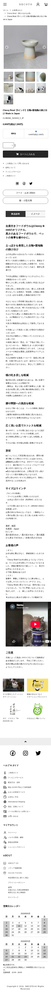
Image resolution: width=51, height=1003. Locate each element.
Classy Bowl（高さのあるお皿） (19, 13)
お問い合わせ (13, 816)
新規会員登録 (13, 842)
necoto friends (15, 873)
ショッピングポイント (16, 847)
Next (44, 47)
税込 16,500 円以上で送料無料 (19, 787)
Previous (6, 47)
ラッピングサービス (13, 172)
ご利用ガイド (10, 176)
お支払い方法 (13, 797)
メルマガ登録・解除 (15, 837)
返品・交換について (15, 807)
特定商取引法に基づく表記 (18, 878)
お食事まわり (17, 10)
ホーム (5, 10)
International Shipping (16, 802)
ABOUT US (13, 863)
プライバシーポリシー (16, 883)
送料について (10, 168)
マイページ (12, 833)
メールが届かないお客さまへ (19, 811)
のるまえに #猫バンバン (36, 718)
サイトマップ (13, 897)
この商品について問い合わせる (17, 163)
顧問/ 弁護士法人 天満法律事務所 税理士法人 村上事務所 (18, 889)
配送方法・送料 (14, 782)
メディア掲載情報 (15, 868)
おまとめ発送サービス (16, 792)
